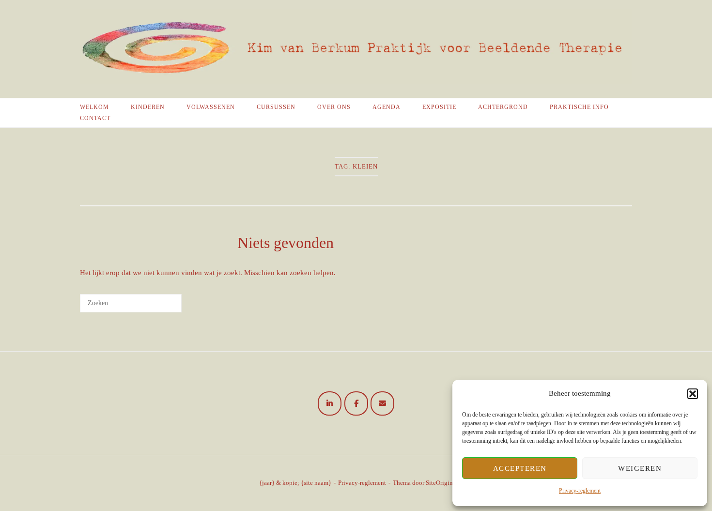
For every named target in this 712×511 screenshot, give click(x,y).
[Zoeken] (160, 306)
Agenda (386, 107)
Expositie (439, 107)
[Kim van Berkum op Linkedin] (329, 403)
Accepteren (520, 468)
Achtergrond (503, 107)
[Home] (356, 81)
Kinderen (148, 107)
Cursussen (276, 107)
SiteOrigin (439, 482)
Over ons (334, 107)
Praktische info (579, 107)
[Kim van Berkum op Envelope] (382, 403)
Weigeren (640, 468)
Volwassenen (210, 107)
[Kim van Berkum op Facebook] (356, 403)
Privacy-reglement (580, 490)
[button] (692, 394)
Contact (95, 118)
